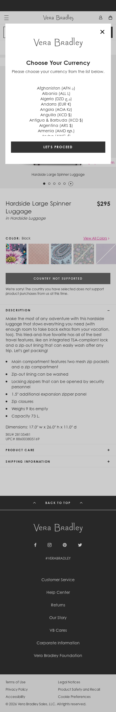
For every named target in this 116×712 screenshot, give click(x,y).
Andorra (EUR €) (56, 104)
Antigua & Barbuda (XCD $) (56, 120)
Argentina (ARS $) (56, 125)
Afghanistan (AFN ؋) (56, 88)
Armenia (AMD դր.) (56, 130)
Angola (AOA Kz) (56, 109)
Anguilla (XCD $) (56, 114)
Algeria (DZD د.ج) (56, 98)
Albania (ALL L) (56, 93)
